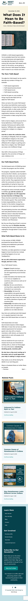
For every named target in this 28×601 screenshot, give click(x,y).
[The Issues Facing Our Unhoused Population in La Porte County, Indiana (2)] (14, 422)
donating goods (6, 349)
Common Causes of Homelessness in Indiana (13, 450)
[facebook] (12, 587)
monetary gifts (16, 349)
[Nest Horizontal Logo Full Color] (8, 1)
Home (4, 26)
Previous (5, 369)
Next (23, 369)
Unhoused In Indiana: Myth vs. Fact (12, 408)
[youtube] (15, 587)
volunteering (19, 347)
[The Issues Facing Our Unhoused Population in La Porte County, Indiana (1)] (14, 464)
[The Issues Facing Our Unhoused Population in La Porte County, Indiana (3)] (14, 380)
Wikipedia (12, 136)
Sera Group (14, 592)
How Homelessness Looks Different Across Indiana (13, 492)
